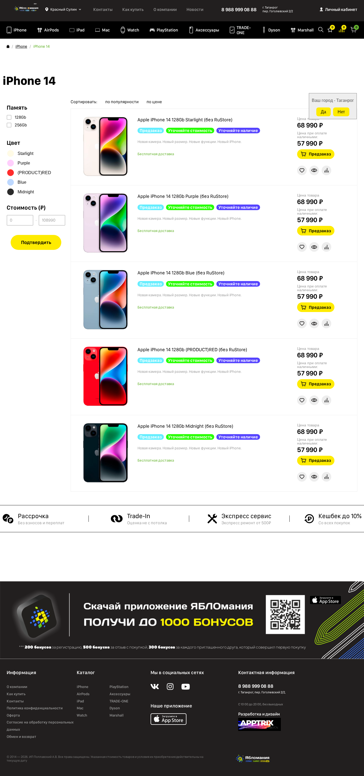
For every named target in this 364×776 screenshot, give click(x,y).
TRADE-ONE (244, 30)
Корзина (353, 29)
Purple (24, 163)
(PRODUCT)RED (34, 172)
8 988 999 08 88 (239, 9)
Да (323, 112)
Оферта (13, 715)
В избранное (302, 170)
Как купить (133, 9)
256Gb (21, 125)
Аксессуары (207, 30)
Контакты (102, 9)
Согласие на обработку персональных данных (40, 725)
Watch (133, 30)
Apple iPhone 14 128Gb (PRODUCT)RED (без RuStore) (192, 349)
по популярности (122, 102)
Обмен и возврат (21, 736)
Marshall (306, 30)
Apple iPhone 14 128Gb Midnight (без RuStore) (185, 426)
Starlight (25, 153)
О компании (165, 9)
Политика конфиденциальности (35, 708)
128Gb (20, 117)
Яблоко (26, 9)
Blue (22, 182)
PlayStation (167, 30)
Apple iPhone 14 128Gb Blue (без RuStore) (181, 272)
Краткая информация (314, 170)
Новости (195, 9)
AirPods (51, 30)
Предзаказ (320, 154)
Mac (106, 30)
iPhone (20, 30)
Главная (8, 46)
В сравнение (326, 170)
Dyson (274, 30)
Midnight (26, 192)
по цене (154, 102)
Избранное (330, 29)
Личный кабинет (341, 9)
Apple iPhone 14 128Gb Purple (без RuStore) (183, 196)
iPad (80, 30)
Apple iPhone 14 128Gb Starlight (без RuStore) (185, 119)
